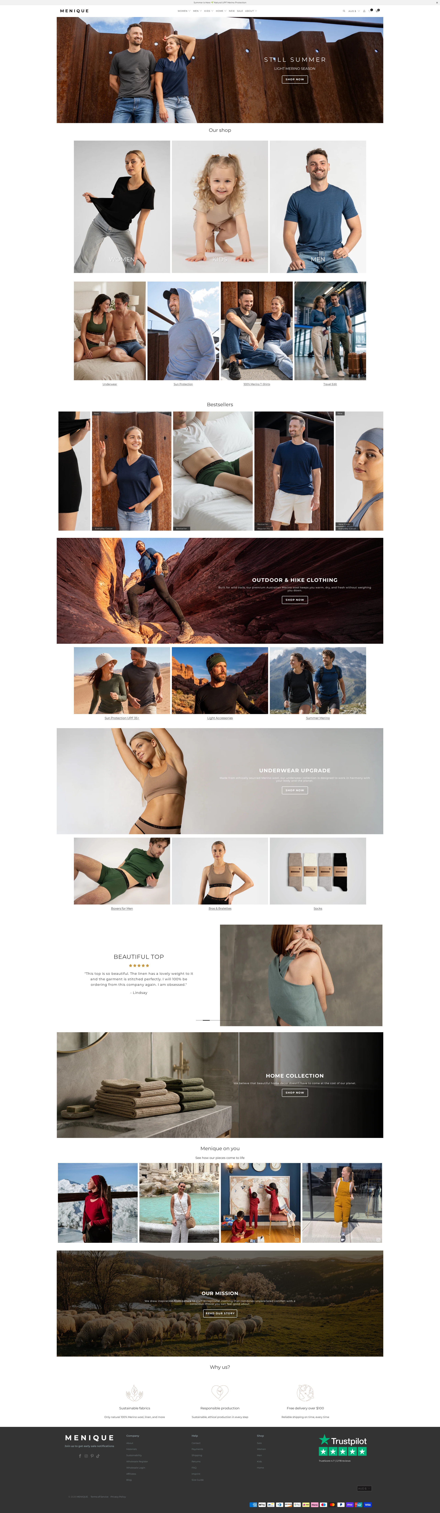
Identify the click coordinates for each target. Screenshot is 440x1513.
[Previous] (65, 975)
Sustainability (134, 1455)
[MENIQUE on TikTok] (98, 1456)
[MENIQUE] (74, 11)
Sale (259, 1443)
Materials (131, 1449)
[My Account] (364, 11)
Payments (197, 1449)
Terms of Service (99, 1496)
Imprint (196, 1473)
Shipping (197, 1455)
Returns (196, 1461)
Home (260, 1467)
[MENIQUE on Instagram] (86, 1456)
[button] (184, 10)
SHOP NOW (295, 79)
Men (259, 1455)
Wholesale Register (137, 1461)
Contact (196, 1443)
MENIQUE (82, 1496)
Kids (259, 1461)
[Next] (374, 975)
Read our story (220, 1313)
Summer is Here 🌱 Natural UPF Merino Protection (220, 2)
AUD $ (352, 11)
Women (261, 1449)
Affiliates (131, 1473)
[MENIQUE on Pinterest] (92, 1456)
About (129, 1443)
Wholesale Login (135, 1467)
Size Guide (198, 1479)
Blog (129, 1479)
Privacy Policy (118, 1496)
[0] (370, 11)
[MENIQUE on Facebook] (80, 1456)
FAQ (194, 1467)
